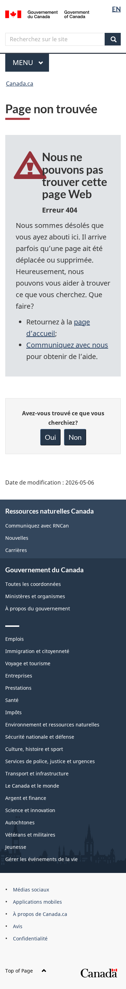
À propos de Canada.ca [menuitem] (40, 914)
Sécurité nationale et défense (39, 736)
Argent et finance (25, 798)
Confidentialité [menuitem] (30, 938)
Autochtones (20, 822)
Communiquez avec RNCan (37, 525)
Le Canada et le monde (32, 785)
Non (75, 437)
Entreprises (18, 675)
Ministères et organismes (35, 596)
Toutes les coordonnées (33, 584)
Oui (50, 437)
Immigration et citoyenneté (37, 651)
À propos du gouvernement (37, 608)
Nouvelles (16, 538)
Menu (31, 62)
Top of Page (19, 970)
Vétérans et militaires (30, 834)
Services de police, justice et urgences (50, 761)
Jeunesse (15, 847)
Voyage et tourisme (27, 663)
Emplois (14, 639)
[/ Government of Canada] (47, 13)
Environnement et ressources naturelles (52, 724)
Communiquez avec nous (67, 345)
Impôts (13, 712)
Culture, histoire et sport (34, 749)
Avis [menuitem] (17, 926)
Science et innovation (30, 810)
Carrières (16, 550)
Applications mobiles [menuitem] (37, 901)
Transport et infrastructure (37, 773)
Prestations (18, 688)
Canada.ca (19, 83)
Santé (12, 700)
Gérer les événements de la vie (41, 859)
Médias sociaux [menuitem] (31, 889)
